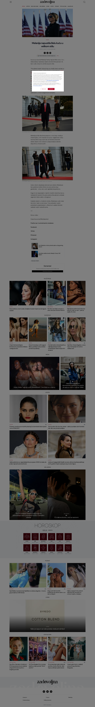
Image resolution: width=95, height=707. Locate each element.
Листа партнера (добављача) (37, 85)
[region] (48, 81)
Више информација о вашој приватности (53, 80)
